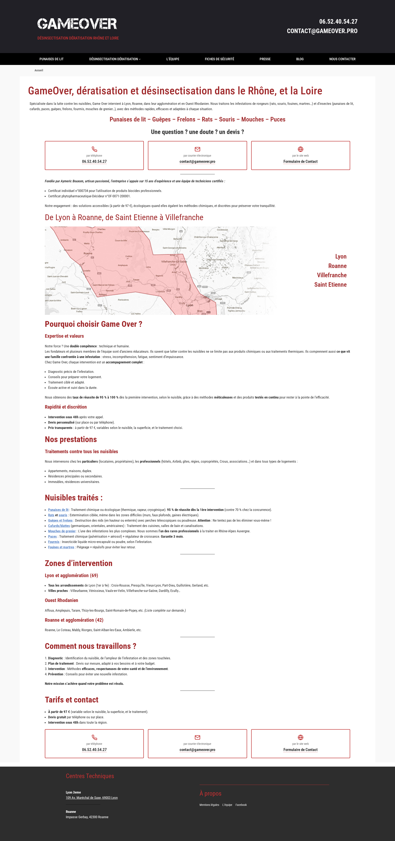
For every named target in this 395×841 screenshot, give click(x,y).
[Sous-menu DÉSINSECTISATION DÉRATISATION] (140, 59)
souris (63, 515)
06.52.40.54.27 (94, 161)
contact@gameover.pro (197, 161)
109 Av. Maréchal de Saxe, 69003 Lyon (92, 798)
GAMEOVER (77, 23)
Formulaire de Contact (300, 161)
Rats (51, 515)
